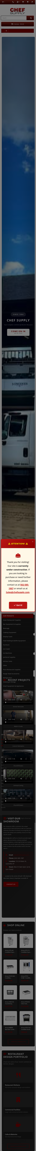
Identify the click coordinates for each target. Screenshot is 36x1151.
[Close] (32, 541)
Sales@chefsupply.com (18, 592)
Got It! (19, 605)
